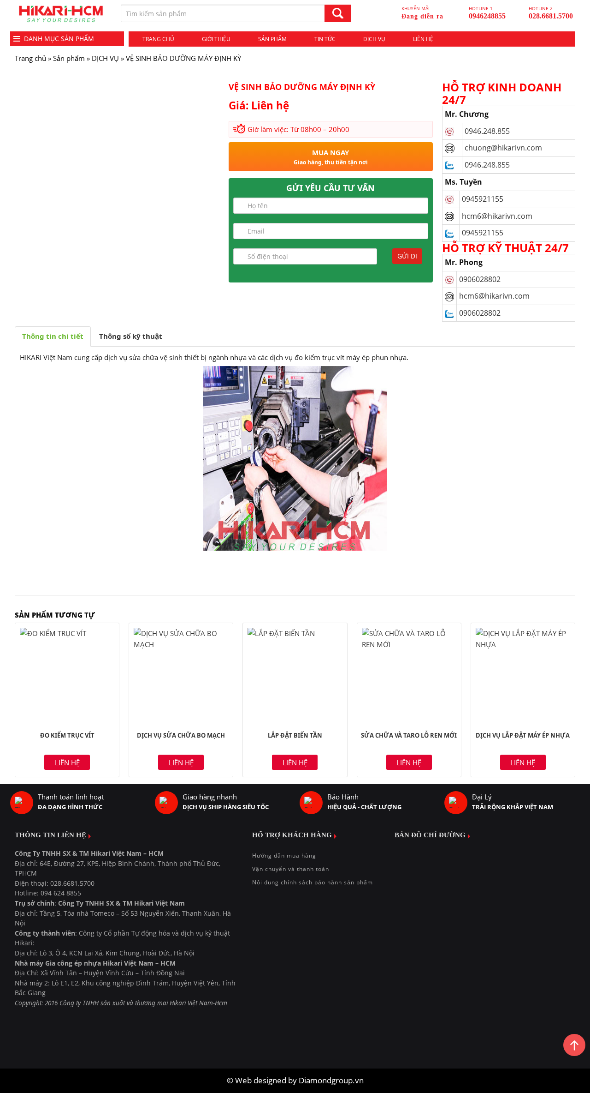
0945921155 (482, 199)
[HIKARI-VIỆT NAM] (61, 14)
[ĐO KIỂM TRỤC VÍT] (67, 675)
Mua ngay (331, 157)
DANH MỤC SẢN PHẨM (59, 38)
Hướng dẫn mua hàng (284, 855)
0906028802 (480, 279)
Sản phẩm (272, 39)
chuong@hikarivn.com (503, 148)
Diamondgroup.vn (331, 1080)
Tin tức (325, 39)
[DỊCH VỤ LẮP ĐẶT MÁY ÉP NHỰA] (523, 675)
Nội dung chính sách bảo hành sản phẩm (312, 882)
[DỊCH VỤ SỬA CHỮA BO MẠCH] (181, 675)
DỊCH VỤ (105, 58)
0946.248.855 (487, 131)
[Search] (337, 13)
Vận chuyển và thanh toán (290, 869)
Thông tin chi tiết (52, 336)
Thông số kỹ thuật (130, 336)
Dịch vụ (374, 39)
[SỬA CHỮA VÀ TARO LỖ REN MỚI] (409, 675)
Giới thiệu (216, 39)
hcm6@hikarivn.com (498, 216)
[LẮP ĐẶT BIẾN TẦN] (295, 675)
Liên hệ (423, 39)
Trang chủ (158, 39)
